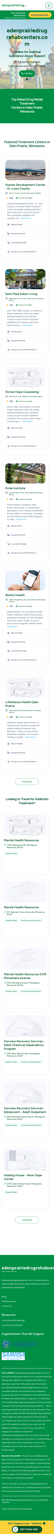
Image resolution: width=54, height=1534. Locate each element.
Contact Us (7, 1306)
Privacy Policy (26, 1509)
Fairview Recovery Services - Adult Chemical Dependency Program (24, 1045)
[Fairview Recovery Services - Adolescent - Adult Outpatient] (25, 1093)
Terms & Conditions (10, 1509)
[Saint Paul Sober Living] (25, 279)
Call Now (28, 73)
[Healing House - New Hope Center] (25, 1160)
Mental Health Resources (21, 840)
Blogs (4, 1296)
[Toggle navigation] (48, 5)
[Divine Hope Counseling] (25, 377)
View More (27, 781)
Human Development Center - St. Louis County (25, 186)
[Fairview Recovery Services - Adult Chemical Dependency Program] (25, 1026)
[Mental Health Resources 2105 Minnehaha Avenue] (25, 959)
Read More (26, 218)
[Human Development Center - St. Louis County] (25, 170)
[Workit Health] (25, 580)
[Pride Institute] (25, 473)
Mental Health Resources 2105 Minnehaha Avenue (25, 976)
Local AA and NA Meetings (13, 1320)
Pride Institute (15, 488)
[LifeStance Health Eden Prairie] (25, 687)
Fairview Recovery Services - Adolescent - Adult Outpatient (25, 1110)
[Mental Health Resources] (25, 825)
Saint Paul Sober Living (21, 294)
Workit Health (15, 595)
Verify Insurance (9, 1301)
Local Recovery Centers (12, 1325)
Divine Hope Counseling (22, 392)
